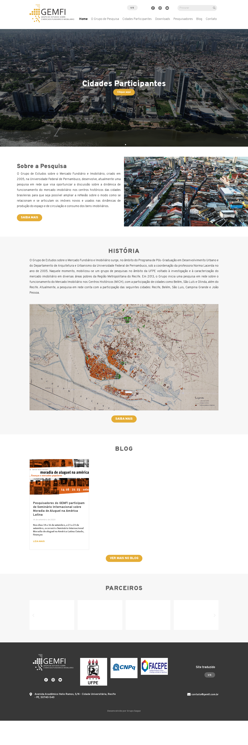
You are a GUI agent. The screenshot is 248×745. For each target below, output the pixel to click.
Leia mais (39, 541)
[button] (132, 7)
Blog (199, 19)
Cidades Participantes (137, 19)
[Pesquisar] (214, 8)
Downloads (162, 19)
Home (83, 19)
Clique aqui (124, 92)
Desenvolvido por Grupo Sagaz (124, 711)
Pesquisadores (183, 19)
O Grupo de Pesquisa (105, 19)
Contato (211, 19)
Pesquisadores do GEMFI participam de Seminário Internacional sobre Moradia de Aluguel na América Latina (59, 509)
